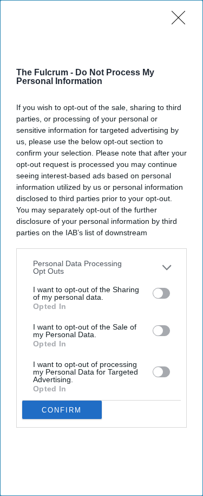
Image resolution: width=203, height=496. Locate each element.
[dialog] (101, 248)
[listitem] (101, 267)
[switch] (161, 293)
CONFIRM (62, 410)
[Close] (182, 21)
